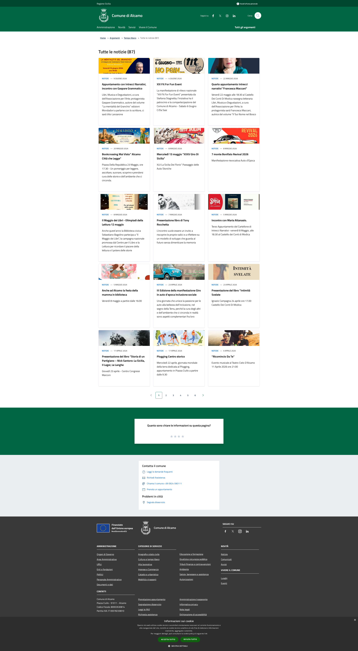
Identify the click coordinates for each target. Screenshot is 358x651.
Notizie (105, 78)
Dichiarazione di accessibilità (193, 614)
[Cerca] (258, 15)
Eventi (224, 583)
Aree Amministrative (107, 559)
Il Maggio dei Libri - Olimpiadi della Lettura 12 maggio (122, 222)
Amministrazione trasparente (194, 599)
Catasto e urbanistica (148, 574)
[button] (179, 646)
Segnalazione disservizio (149, 604)
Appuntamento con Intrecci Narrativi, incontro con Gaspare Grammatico (124, 86)
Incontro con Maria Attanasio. (229, 220)
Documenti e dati (105, 584)
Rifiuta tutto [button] (190, 639)
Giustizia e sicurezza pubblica (193, 559)
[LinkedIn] (233, 15)
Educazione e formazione (191, 554)
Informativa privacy (189, 604)
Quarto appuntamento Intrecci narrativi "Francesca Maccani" (230, 86)
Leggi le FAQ (144, 609)
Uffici (99, 564)
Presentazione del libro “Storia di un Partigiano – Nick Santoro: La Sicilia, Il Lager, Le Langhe (123, 360)
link (205, 633)
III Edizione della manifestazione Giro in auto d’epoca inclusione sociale (179, 292)
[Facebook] (212, 15)
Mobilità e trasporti (147, 579)
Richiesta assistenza (147, 614)
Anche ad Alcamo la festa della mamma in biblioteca (120, 292)
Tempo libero (130, 38)
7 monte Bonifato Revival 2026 (230, 154)
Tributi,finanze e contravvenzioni (195, 564)
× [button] (355, 620)
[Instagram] (226, 15)
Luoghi (224, 578)
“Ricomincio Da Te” (223, 356)
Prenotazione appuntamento (151, 599)
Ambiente (184, 569)
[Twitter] (219, 15)
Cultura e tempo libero (148, 559)
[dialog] (179, 634)
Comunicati (226, 559)
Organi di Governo (105, 554)
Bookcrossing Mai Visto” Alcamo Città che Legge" (121, 156)
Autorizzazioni (186, 579)
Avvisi (224, 564)
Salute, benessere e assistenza (194, 574)
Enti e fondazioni (105, 569)
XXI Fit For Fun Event (169, 84)
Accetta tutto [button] (168, 639)
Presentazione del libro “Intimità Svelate (231, 292)
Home (103, 38)
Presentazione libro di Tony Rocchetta (173, 222)
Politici (100, 574)
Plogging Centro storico (171, 356)
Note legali (185, 609)
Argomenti (115, 38)
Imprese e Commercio (148, 569)
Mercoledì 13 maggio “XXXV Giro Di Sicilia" (178, 156)
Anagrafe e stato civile (148, 554)
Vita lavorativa (145, 564)
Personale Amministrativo (109, 579)
